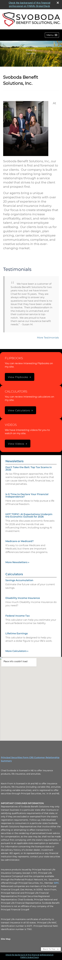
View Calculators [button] (19, 410)
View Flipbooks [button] (18, 377)
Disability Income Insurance (22, 598)
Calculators (14, 574)
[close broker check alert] (58, 3)
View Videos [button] (16, 443)
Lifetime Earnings (16, 633)
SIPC (56, 883)
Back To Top (49, 949)
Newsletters (14, 461)
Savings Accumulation (19, 580)
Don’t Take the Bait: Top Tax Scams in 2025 (28, 468)
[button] (52, 35)
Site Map (6, 939)
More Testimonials (48, 337)
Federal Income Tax (17, 615)
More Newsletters (17, 562)
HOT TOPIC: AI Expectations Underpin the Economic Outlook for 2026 (28, 515)
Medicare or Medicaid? (19, 541)
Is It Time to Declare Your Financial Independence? (26, 495)
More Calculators (16, 651)
